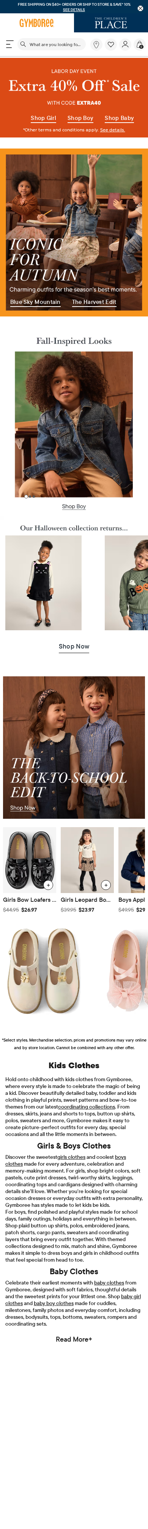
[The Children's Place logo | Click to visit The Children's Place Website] (111, 22)
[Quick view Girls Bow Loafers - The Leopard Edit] (48, 885)
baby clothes (109, 1282)
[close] (140, 8)
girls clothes (71, 1157)
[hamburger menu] (10, 44)
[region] (74, 6)
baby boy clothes (54, 1303)
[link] (96, 44)
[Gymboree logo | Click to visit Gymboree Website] (37, 22)
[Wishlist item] (112, 48)
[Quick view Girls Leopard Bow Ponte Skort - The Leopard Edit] (106, 885)
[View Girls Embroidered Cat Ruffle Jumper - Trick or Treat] (43, 583)
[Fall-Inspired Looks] (74, 337)
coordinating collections (86, 1106)
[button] (111, 44)
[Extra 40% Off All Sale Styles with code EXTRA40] (74, 97)
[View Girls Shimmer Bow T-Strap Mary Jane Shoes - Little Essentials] (43, 970)
